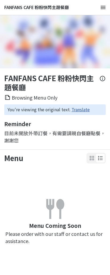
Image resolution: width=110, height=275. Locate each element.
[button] (100, 158)
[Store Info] (102, 83)
